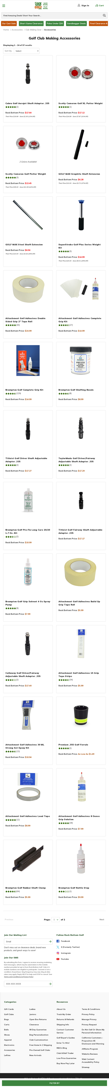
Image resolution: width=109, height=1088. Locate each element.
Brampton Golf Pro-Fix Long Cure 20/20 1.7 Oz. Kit (27, 531)
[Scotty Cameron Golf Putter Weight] (28, 144)
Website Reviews (90, 1054)
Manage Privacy (89, 1019)
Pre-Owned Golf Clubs (39, 1050)
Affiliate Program (90, 1049)
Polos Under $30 (55, 23)
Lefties (7, 1055)
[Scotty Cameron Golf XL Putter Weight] (81, 73)
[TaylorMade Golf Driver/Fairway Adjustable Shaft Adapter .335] (81, 428)
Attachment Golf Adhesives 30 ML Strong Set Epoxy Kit (24, 746)
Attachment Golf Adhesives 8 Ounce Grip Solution (79, 818)
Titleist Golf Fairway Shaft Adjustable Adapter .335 (80, 531)
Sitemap (85, 1067)
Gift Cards (9, 1009)
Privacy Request (89, 1024)
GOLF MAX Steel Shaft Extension (24, 244)
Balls (6, 1029)
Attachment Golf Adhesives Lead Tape (27, 816)
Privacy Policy (88, 1014)
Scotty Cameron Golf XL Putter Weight (80, 103)
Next (102, 919)
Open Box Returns (38, 1019)
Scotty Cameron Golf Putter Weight (25, 174)
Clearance (34, 1024)
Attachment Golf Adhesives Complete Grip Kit (79, 320)
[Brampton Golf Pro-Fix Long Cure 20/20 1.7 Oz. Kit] (28, 500)
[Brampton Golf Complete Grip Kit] (28, 360)
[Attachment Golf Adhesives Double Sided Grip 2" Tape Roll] (28, 288)
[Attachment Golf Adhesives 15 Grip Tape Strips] (81, 643)
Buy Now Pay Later (66, 1063)
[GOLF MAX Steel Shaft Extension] (28, 215)
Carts (6, 1024)
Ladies (32, 1009)
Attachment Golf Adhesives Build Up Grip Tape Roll (79, 603)
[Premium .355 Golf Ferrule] (81, 715)
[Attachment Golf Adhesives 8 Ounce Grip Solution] (81, 786)
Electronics (9, 1045)
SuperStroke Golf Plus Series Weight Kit (79, 246)
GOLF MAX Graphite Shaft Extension (79, 174)
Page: (47, 919)
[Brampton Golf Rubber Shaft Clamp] (28, 858)
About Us (61, 1009)
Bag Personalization (38, 1035)
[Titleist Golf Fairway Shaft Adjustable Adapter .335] (81, 500)
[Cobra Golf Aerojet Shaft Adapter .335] (28, 73)
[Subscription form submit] (50, 942)
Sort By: (8, 51)
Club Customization (38, 1040)
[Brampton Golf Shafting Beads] (81, 360)
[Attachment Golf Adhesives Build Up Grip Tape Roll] (81, 572)
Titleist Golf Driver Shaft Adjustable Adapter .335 (26, 460)
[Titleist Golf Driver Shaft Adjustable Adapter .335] (28, 428)
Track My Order (64, 1014)
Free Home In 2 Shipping (40, 1045)
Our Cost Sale (9, 23)
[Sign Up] (50, 984)
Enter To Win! (63, 1043)
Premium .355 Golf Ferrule (73, 744)
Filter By (55, 1083)
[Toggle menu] (3, 5)
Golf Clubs (9, 1014)
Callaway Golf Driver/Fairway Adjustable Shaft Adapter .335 (23, 674)
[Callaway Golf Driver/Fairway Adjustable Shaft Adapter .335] (28, 643)
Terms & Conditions (91, 1009)
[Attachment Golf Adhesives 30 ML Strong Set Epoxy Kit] (28, 715)
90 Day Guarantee (37, 1029)
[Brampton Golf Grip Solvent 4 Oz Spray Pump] (28, 572)
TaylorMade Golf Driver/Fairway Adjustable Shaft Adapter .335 (76, 460)
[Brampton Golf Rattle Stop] (81, 858)
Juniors (32, 1014)
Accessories (9, 1050)
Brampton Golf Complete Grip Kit (24, 389)
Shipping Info (63, 1024)
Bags (6, 1019)
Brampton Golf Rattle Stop (73, 887)
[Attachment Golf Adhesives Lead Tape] (28, 786)
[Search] (104, 15)
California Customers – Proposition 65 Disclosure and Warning (93, 1041)
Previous (9, 919)
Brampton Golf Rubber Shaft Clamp (25, 887)
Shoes (7, 1035)
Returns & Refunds (65, 1019)
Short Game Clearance (31, 23)
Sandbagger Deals (76, 23)
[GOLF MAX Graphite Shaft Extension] (81, 144)
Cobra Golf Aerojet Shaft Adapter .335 (27, 103)
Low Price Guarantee (66, 1058)
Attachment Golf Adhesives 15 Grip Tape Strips (78, 674)
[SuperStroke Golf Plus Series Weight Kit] (81, 215)
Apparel (8, 1040)
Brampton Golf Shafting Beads (76, 389)
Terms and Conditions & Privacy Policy (18, 977)
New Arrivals (35, 1055)
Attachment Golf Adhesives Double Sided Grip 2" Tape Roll (25, 320)
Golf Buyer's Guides (66, 1038)
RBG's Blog (62, 1048)
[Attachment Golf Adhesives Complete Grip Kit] (81, 288)
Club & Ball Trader (65, 1053)
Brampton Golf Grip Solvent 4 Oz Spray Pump (27, 603)
